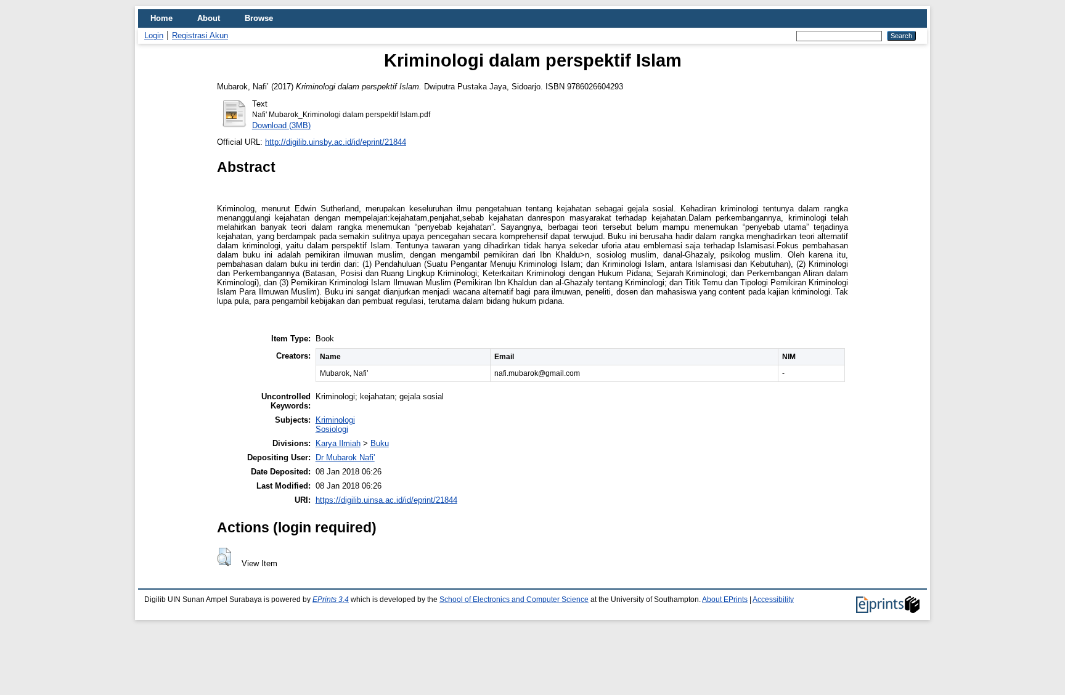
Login (153, 35)
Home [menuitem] (161, 18)
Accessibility (773, 599)
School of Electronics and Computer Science (514, 599)
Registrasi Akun (200, 35)
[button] (224, 557)
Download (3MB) (281, 125)
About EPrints (725, 599)
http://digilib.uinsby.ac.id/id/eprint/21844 (335, 142)
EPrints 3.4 (330, 599)
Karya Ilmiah (338, 443)
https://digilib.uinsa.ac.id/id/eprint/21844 (386, 500)
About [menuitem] (208, 18)
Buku (379, 443)
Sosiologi (332, 429)
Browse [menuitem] (259, 18)
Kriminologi (335, 420)
